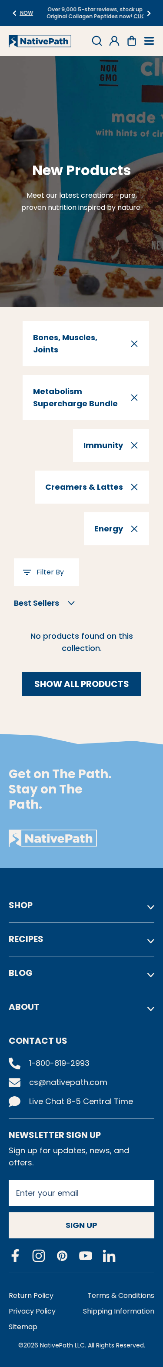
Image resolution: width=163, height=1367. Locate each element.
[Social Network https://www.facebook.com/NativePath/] (15, 1255)
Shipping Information (118, 1311)
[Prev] (14, 13)
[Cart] (131, 41)
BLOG (21, 973)
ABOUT (24, 1007)
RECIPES (26, 939)
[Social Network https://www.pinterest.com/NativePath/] (62, 1255)
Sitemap (23, 1327)
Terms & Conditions (120, 1296)
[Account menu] (114, 41)
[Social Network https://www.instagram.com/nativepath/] (38, 1255)
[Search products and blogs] (97, 41)
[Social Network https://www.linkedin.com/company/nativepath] (109, 1256)
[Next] (148, 13)
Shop (21, 905)
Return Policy (31, 1296)
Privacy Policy (32, 1311)
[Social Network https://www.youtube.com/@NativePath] (85, 1256)
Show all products (81, 684)
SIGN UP (81, 1225)
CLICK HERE (128, 16)
